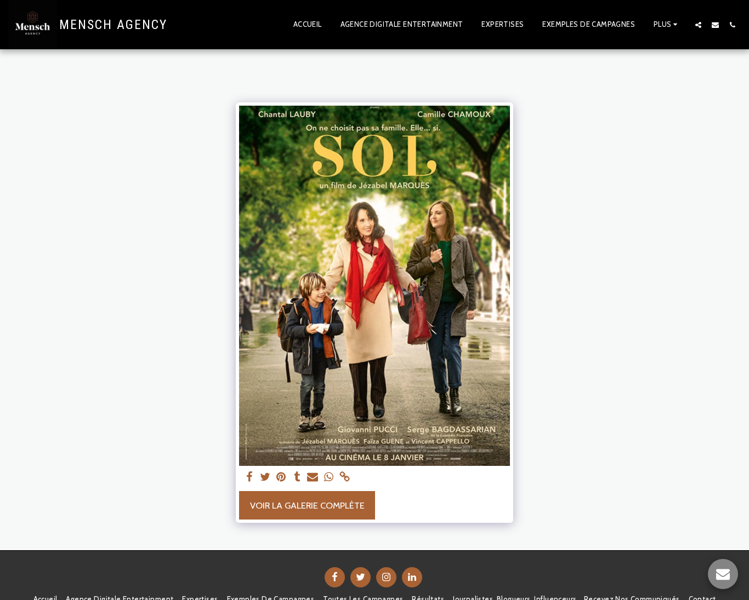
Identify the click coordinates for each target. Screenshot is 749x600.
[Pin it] (281, 477)
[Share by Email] (313, 477)
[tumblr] (297, 477)
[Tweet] (265, 477)
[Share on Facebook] (250, 477)
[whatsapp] (328, 477)
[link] (344, 477)
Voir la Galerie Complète (307, 505)
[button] (698, 24)
